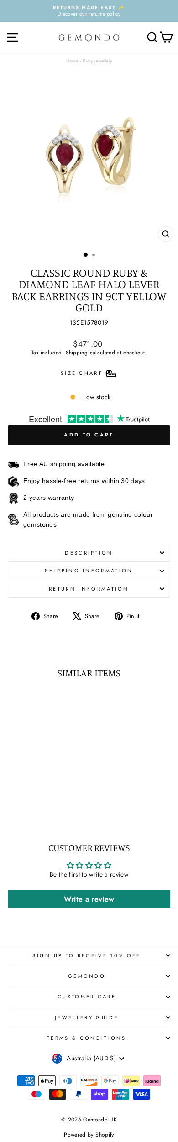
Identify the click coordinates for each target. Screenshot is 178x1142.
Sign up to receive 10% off (86, 955)
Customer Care (87, 996)
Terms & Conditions (86, 1038)
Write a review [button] (89, 899)
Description (89, 552)
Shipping (77, 352)
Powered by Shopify (89, 1135)
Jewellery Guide (87, 1017)
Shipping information (89, 570)
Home (72, 60)
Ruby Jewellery (97, 60)
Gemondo (86, 976)
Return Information (89, 588)
